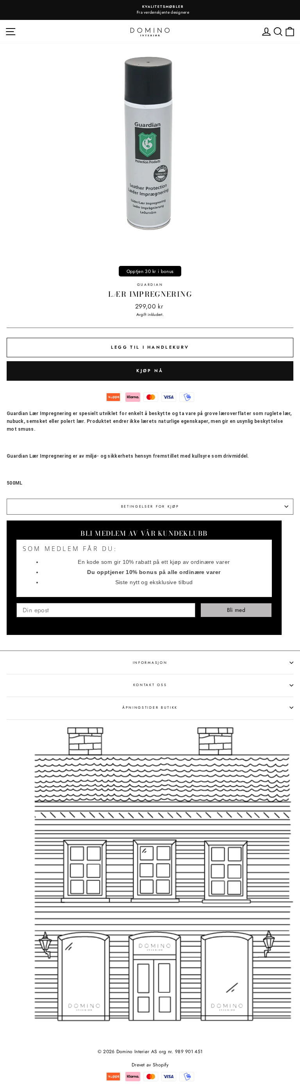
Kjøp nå (149, 370)
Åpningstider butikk (150, 707)
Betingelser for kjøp (150, 506)
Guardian (150, 284)
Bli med (236, 610)
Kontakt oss (150, 684)
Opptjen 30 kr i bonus (150, 271)
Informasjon (150, 662)
